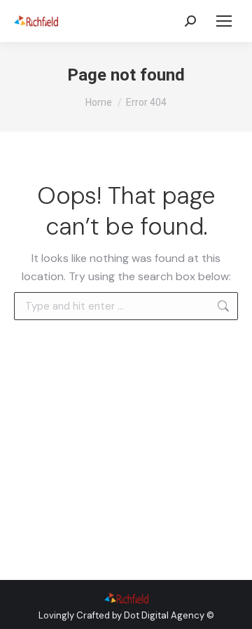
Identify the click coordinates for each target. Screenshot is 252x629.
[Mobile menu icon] (224, 21)
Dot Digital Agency (164, 615)
